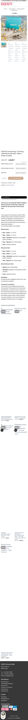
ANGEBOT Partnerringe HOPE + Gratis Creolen (20, 417)
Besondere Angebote (10, 185)
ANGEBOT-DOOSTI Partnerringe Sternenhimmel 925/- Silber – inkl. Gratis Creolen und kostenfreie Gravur (20, 536)
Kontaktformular (5, 698)
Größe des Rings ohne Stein (7, 168)
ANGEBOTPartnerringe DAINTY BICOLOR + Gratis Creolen (6, 534)
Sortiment (12, 9)
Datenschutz (4, 685)
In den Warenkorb (15, 178)
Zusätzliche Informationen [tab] (9, 199)
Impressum (4, 697)
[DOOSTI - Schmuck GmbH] (7, 4)
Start (5, 9)
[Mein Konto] (20, 4)
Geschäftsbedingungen (7, 683)
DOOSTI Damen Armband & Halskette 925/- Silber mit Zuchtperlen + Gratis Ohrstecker (7, 654)
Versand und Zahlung (6, 687)
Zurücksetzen (24, 161)
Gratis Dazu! (4, 172)
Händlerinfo (4, 700)
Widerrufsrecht (4, 681)
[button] (17, 4)
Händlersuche (4, 691)
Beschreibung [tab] (5, 197)
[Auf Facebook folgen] (22, 4)
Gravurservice (4, 689)
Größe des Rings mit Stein (7, 163)
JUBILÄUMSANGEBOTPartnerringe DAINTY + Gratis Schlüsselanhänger (7, 418)
